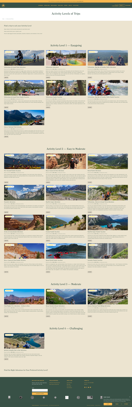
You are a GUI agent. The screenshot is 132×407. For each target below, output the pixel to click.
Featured (65, 5)
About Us (70, 5)
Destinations (40, 5)
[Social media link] (84, 387)
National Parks (47, 5)
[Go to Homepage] (3, 5)
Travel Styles (60, 5)
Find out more (75, 5)
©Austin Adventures (35, 405)
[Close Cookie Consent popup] (129, 396)
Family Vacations (54, 5)
